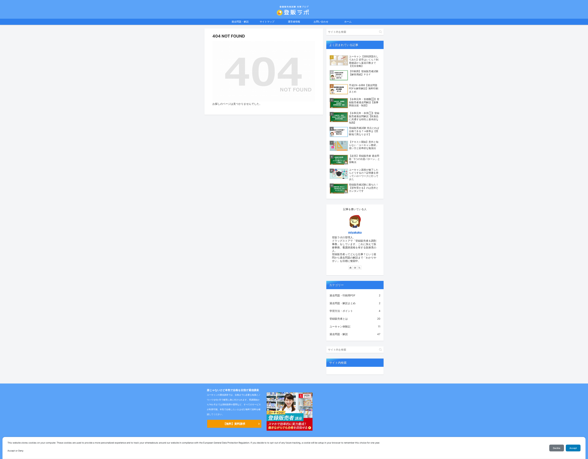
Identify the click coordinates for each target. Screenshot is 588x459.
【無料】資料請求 (234, 423)
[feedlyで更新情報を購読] (355, 268)
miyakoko (355, 232)
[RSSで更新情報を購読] (359, 268)
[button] (380, 32)
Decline (556, 448)
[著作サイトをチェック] (350, 268)
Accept (573, 448)
